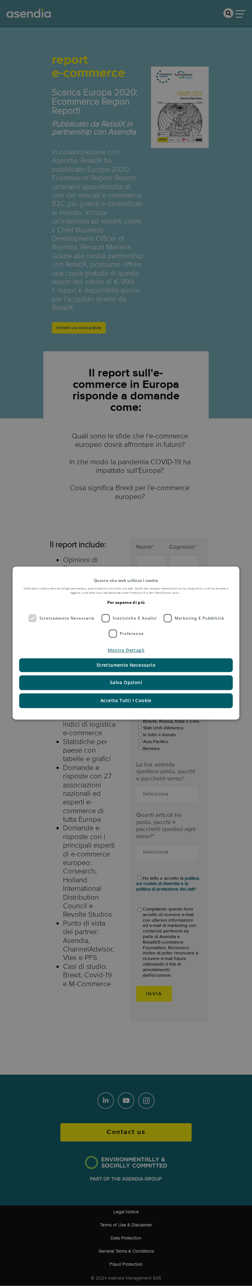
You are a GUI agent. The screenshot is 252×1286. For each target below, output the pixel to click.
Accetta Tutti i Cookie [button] (126, 700)
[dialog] (125, 643)
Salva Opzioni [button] (126, 683)
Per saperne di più (126, 602)
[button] (126, 651)
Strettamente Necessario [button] (126, 665)
